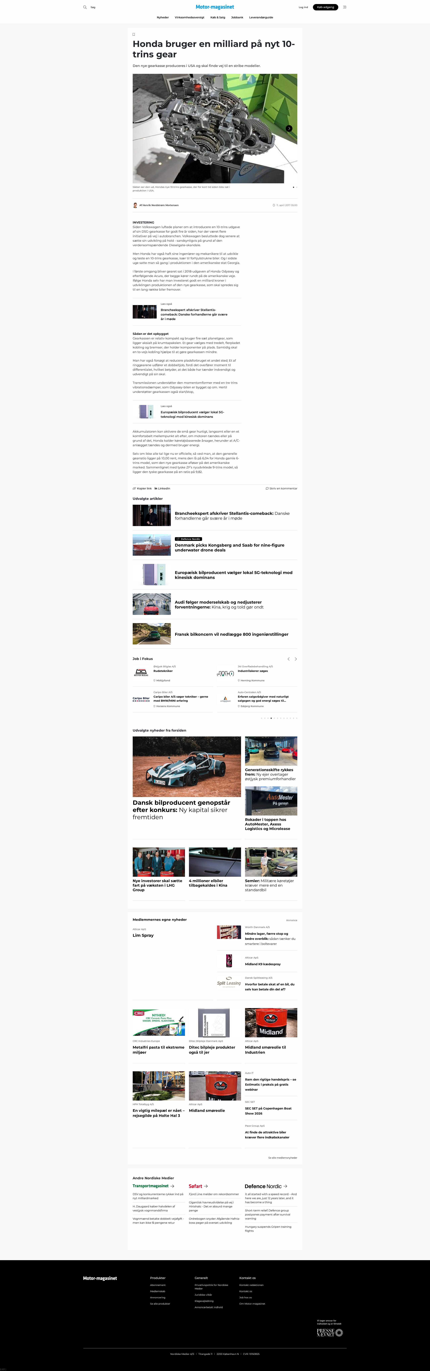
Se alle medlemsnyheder (282, 1157)
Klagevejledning (204, 1301)
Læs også (166, 303)
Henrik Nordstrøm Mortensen (161, 205)
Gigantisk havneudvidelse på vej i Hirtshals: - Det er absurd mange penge (211, 1206)
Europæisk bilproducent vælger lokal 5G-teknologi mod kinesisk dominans (192, 414)
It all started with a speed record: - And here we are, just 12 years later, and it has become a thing (271, 1198)
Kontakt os (245, 1291)
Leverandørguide (261, 17)
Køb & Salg (217, 17)
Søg (93, 7)
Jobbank (237, 17)
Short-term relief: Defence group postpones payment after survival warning (267, 1214)
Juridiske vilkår (203, 1294)
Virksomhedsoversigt (189, 17)
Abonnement (158, 1285)
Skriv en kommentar (283, 488)
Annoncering (157, 1297)
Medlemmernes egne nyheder (160, 920)
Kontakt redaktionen (251, 1285)
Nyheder (163, 17)
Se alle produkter (160, 1303)
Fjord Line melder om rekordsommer (214, 1194)
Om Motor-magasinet (252, 1303)
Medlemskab (157, 1291)
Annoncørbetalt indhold (209, 1307)
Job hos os (245, 1297)
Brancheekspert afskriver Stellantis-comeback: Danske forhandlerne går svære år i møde (194, 314)
